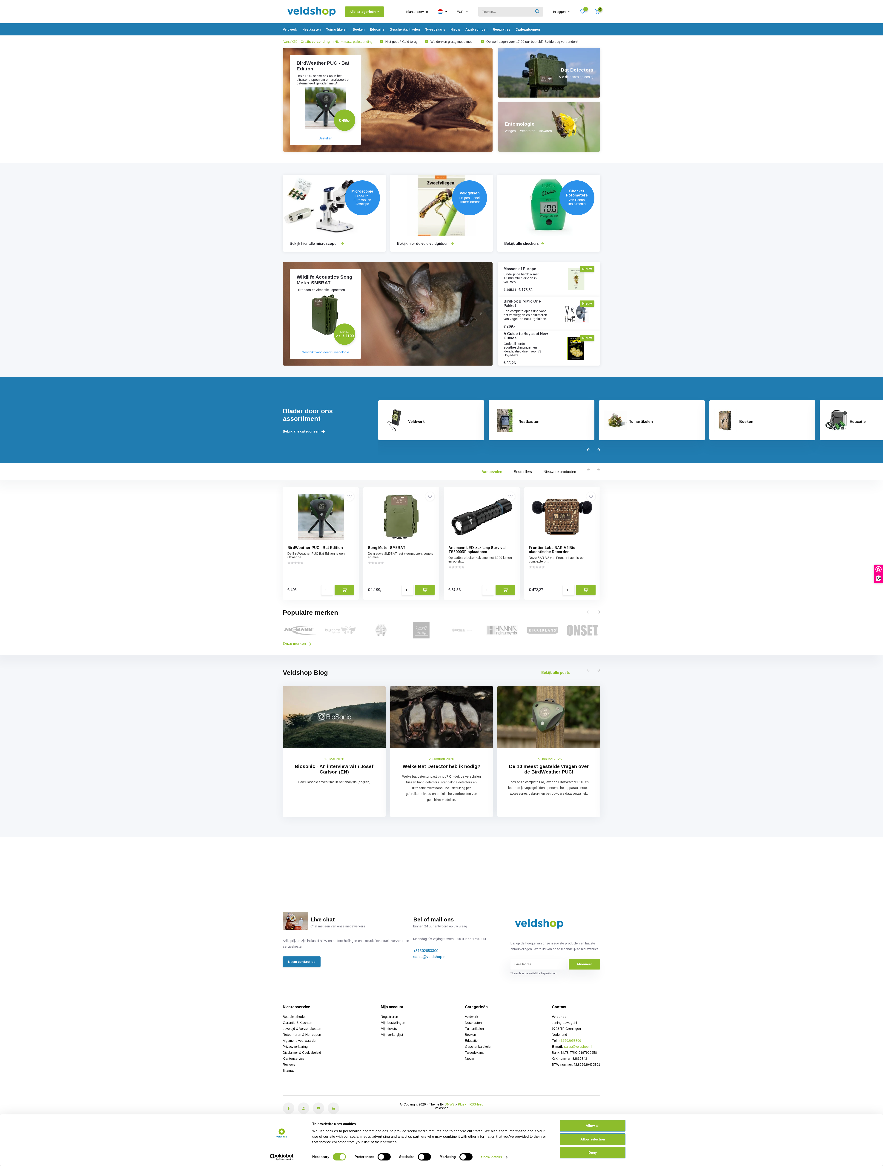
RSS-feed (476, 1104)
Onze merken (295, 644)
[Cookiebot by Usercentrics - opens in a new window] (282, 1157)
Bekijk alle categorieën (301, 431)
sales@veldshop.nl (429, 957)
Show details (491, 1157)
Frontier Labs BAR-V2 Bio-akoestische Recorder (553, 550)
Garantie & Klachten (297, 1023)
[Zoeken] (537, 11)
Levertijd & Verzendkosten (302, 1028)
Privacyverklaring (295, 1046)
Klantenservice (417, 12)
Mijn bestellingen (393, 1023)
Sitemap (289, 1070)
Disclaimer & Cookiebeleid (302, 1052)
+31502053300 (425, 951)
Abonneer (584, 964)
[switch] (384, 1156)
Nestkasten (311, 29)
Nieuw (455, 29)
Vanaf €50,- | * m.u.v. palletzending (328, 41)
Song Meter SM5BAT (386, 548)
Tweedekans (435, 29)
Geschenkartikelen (405, 29)
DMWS (450, 1104)
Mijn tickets (389, 1028)
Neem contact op (301, 962)
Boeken (359, 29)
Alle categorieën (363, 12)
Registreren (389, 1017)
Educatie (377, 29)
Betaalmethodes (295, 1017)
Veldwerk (290, 29)
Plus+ (462, 1104)
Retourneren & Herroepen (302, 1034)
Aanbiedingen (476, 29)
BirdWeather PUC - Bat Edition (315, 548)
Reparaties (501, 29)
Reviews (289, 1064)
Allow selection (592, 1139)
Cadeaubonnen (528, 29)
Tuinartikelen (336, 29)
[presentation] (588, 450)
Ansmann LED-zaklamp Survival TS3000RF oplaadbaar (476, 550)
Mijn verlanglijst (392, 1034)
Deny (592, 1152)
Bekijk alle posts (555, 673)
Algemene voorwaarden (300, 1040)
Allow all (592, 1126)
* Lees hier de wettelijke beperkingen (533, 973)
